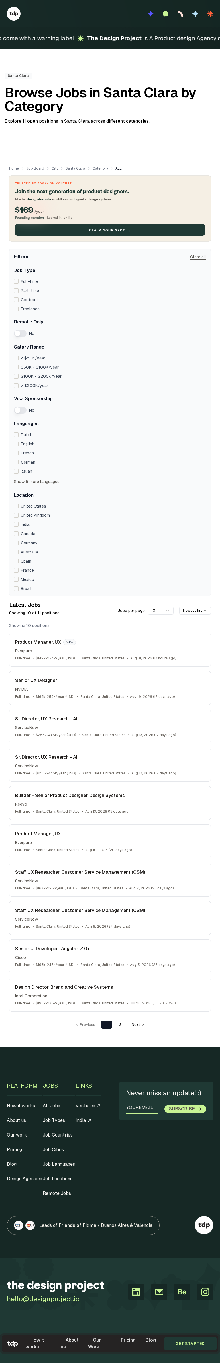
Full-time (29, 281)
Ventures (85, 1105)
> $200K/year (34, 385)
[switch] (20, 333)
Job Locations (57, 1178)
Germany (29, 543)
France (27, 570)
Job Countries (58, 1135)
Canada (28, 533)
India (25, 524)
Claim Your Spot (110, 230)
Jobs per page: (132, 610)
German (28, 462)
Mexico (27, 579)
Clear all (198, 257)
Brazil (26, 588)
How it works (34, 1343)
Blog (151, 1340)
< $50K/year (33, 358)
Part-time (30, 290)
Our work (17, 1135)
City (55, 168)
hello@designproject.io (43, 1299)
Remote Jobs (57, 1193)
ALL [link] (118, 168)
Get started (190, 1343)
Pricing (128, 1340)
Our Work (94, 1343)
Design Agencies (24, 1178)
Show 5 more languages (37, 481)
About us (70, 1343)
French (27, 453)
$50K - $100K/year (40, 367)
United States (33, 506)
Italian (26, 471)
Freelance (30, 309)
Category (100, 168)
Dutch (26, 434)
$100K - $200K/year (41, 376)
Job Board (35, 168)
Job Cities (53, 1149)
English (27, 444)
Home (14, 168)
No (31, 333)
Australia (29, 552)
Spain (26, 561)
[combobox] (161, 611)
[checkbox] (16, 281)
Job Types (54, 1120)
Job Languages (59, 1164)
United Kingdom (35, 515)
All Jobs (51, 1105)
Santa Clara (75, 168)
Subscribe (182, 1109)
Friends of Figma (77, 1225)
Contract (29, 299)
